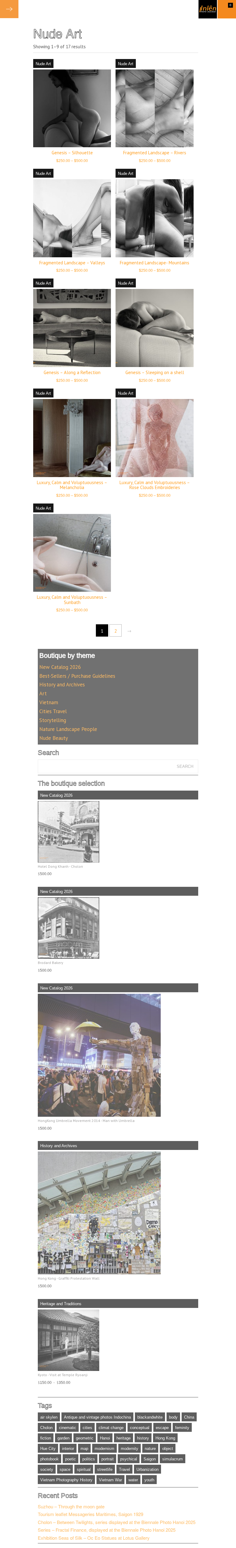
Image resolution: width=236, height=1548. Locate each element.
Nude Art (43, 63)
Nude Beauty (53, 738)
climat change (111, 1427)
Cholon (46, 1427)
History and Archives (62, 684)
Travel (124, 1469)
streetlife (104, 1469)
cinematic (67, 1427)
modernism (104, 1448)
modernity (129, 1448)
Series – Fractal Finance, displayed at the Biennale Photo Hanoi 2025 (106, 1529)
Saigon (150, 1459)
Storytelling (52, 720)
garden (63, 1438)
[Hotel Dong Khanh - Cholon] (118, 832)
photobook (49, 1459)
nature (150, 1448)
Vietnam (48, 702)
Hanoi (105, 1438)
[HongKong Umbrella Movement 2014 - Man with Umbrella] (118, 1055)
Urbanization (147, 1469)
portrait (107, 1459)
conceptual (139, 1427)
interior (68, 1448)
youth (149, 1480)
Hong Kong (165, 1438)
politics (88, 1459)
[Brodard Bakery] (118, 928)
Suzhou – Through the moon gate (71, 1506)
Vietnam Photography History (66, 1480)
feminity (182, 1427)
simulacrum (172, 1459)
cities (87, 1427)
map (84, 1448)
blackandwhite (150, 1417)
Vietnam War (110, 1480)
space (65, 1469)
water (133, 1480)
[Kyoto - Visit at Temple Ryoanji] (118, 1340)
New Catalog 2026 (60, 667)
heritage (123, 1438)
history (143, 1438)
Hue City (48, 1448)
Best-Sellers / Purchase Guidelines (77, 676)
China (189, 1417)
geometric (84, 1438)
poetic (70, 1459)
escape (162, 1427)
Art (43, 693)
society (46, 1469)
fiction (45, 1438)
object (167, 1448)
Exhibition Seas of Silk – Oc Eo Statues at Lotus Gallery (94, 1537)
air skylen (48, 1417)
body (173, 1417)
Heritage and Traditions (60, 1303)
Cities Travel (53, 711)
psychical (128, 1459)
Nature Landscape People (68, 729)
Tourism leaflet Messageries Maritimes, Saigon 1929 (90, 1514)
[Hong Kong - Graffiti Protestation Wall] (118, 1212)
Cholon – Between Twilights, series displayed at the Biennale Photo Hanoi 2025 (116, 1522)
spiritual (84, 1469)
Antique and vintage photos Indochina (97, 1417)
